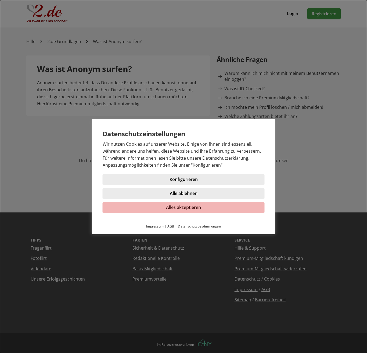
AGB (170, 226)
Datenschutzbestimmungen (199, 226)
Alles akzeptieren (183, 207)
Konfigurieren (207, 165)
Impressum (155, 226)
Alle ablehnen (183, 193)
